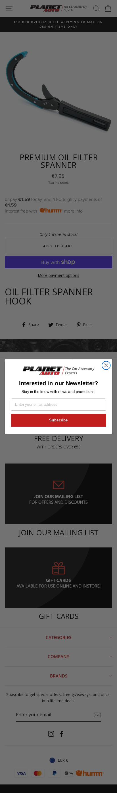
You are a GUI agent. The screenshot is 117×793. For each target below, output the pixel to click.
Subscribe (58, 420)
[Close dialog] (106, 365)
